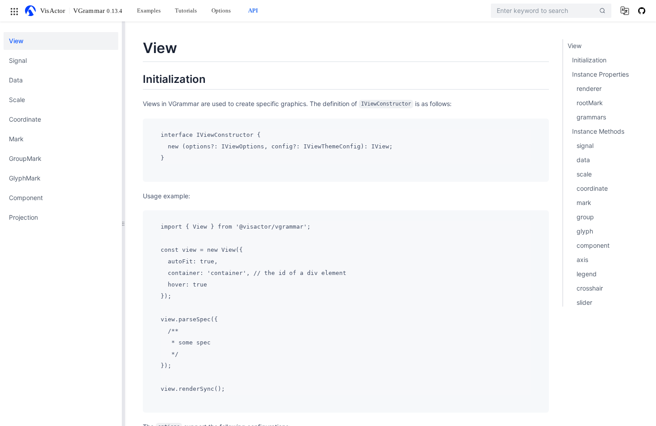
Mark (16, 139)
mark (584, 202)
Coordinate (25, 119)
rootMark (590, 102)
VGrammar (98, 10)
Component (26, 197)
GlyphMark (25, 178)
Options (221, 10)
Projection (23, 217)
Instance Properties (600, 74)
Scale (17, 99)
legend (587, 274)
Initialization (589, 60)
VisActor (53, 10)
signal (585, 145)
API (253, 10)
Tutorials (186, 10)
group (585, 217)
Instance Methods (598, 131)
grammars (591, 117)
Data (16, 80)
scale (584, 174)
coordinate (592, 188)
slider (584, 302)
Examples (149, 10)
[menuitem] (61, 41)
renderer (589, 88)
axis (582, 259)
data (583, 160)
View (16, 41)
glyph (585, 231)
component (593, 245)
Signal (18, 60)
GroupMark (25, 158)
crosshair (590, 288)
